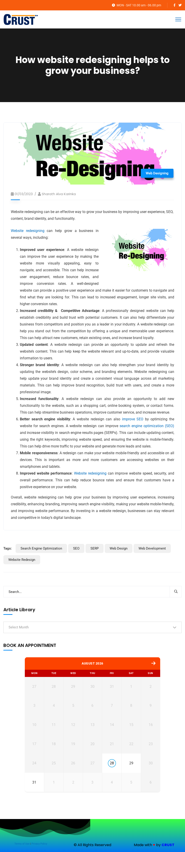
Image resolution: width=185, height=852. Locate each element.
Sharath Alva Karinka (59, 194)
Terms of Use (22, 843)
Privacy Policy (39, 843)
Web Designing (157, 173)
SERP (94, 548)
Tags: (7, 548)
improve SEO (132, 419)
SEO (76, 548)
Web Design (118, 548)
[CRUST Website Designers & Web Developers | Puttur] (20, 19)
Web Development (152, 548)
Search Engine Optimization (41, 548)
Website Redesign (21, 560)
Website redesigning (27, 231)
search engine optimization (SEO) (147, 426)
